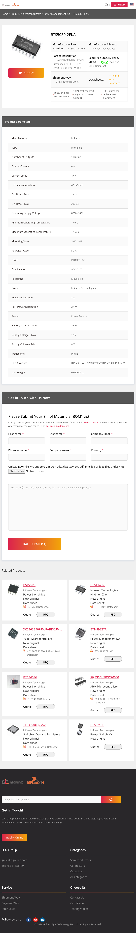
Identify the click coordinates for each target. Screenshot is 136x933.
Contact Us (77, 897)
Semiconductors (32, 13)
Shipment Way (11, 897)
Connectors (77, 866)
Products (16, 13)
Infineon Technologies (103, 48)
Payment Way (10, 903)
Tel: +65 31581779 (13, 866)
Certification (78, 903)
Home (5, 13)
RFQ (45, 614)
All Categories (78, 877)
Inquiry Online (14, 837)
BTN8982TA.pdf (104, 651)
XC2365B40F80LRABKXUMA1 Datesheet (43, 653)
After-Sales (8, 909)
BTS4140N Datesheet (106, 606)
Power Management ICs (57, 13)
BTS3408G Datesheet (39, 699)
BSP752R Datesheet (38, 606)
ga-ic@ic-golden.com (57, 426)
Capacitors (77, 871)
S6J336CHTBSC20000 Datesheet (107, 701)
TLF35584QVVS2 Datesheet (43, 747)
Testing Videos (79, 909)
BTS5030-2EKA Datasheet (112, 79)
